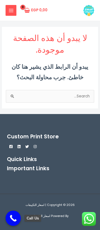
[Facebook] (11, 147)
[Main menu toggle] (11, 10)
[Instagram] (35, 147)
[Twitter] (27, 147)
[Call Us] (13, 218)
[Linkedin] (19, 147)
